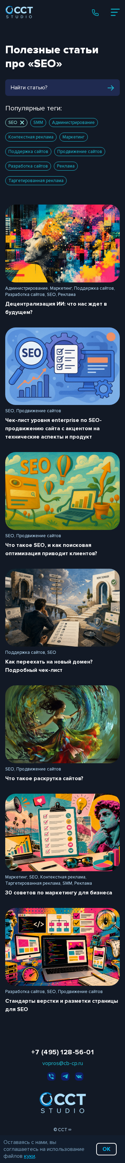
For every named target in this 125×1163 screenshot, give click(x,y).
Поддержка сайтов (28, 151)
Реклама (66, 166)
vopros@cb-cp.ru (62, 1063)
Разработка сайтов (28, 166)
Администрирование (73, 122)
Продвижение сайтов (79, 151)
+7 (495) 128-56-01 (62, 1052)
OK (106, 1149)
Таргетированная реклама (36, 180)
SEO (12, 122)
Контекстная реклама (30, 137)
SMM (38, 122)
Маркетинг (73, 137)
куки (29, 1156)
